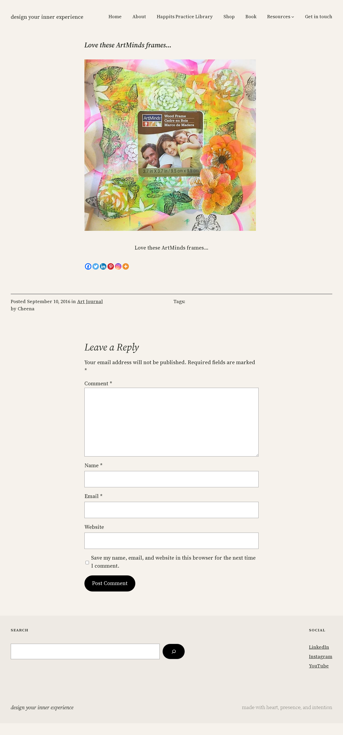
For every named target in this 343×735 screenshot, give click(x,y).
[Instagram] (118, 266)
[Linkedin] (103, 266)
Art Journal (90, 301)
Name (93, 465)
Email (93, 496)
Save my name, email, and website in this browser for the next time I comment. (173, 562)
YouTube (319, 666)
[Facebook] (88, 266)
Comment (98, 383)
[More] (125, 266)
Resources (278, 16)
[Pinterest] (110, 266)
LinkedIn (319, 647)
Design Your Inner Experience (47, 17)
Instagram (320, 656)
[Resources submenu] (292, 16)
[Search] (173, 651)
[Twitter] (95, 266)
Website (94, 527)
